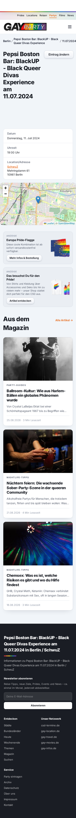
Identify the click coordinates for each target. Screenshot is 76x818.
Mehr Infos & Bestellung (24, 257)
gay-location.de (50, 731)
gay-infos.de (48, 748)
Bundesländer (12, 731)
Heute (7, 736)
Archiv (7, 782)
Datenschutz (11, 787)
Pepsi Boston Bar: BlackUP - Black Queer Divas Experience (36, 41)
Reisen (43, 15)
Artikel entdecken (20, 300)
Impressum (10, 799)
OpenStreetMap (66, 223)
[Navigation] (69, 26)
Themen (9, 748)
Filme (62, 15)
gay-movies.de (50, 742)
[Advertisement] (38, 6)
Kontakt (8, 804)
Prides (20, 15)
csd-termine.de (50, 725)
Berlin (7, 41)
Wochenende (12, 742)
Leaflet (50, 223)
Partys (53, 15)
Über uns (9, 793)
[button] (38, 200)
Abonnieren (38, 705)
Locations (32, 15)
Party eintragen (13, 776)
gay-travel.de (49, 736)
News (70, 15)
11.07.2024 (69, 41)
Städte (7, 725)
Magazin (9, 753)
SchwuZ (12, 166)
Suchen (8, 759)
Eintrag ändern (59, 54)
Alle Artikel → (64, 320)
